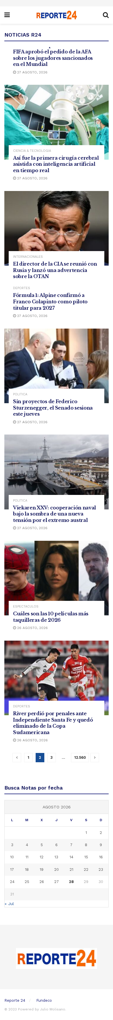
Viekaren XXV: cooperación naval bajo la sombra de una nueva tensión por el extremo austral (54, 514)
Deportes (21, 288)
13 (56, 857)
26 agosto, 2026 (32, 628)
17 (12, 869)
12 (41, 857)
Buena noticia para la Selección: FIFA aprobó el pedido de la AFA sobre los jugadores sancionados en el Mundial (53, 54)
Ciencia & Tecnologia (32, 150)
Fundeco (44, 1000)
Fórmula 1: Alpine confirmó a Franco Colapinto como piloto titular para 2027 (50, 301)
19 (41, 869)
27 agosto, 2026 (32, 72)
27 (56, 882)
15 (86, 857)
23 (101, 869)
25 (27, 882)
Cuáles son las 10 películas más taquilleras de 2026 (50, 617)
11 (26, 857)
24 (12, 882)
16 (101, 857)
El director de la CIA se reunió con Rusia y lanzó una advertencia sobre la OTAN (55, 270)
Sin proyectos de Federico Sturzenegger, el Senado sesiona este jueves (53, 408)
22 (86, 869)
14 (71, 857)
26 (41, 882)
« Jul (9, 903)
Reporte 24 (14, 1000)
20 (56, 869)
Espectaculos (26, 606)
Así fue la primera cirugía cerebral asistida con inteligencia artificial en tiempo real (56, 164)
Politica (20, 394)
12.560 (80, 757)
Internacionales (28, 256)
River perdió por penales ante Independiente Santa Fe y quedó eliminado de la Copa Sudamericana (53, 723)
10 (12, 857)
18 (27, 869)
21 (71, 869)
